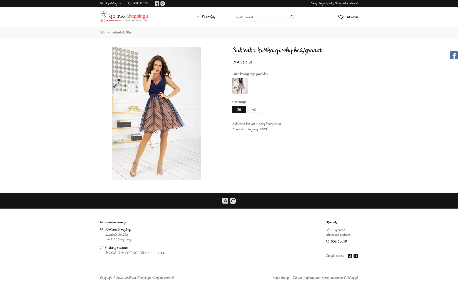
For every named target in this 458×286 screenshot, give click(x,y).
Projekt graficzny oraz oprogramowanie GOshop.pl (325, 278)
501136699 (140, 3)
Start (103, 32)
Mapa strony (281, 278)
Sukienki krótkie (121, 32)
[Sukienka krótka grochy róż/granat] (240, 86)
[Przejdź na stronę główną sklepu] (125, 17)
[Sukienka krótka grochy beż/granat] (156, 113)
